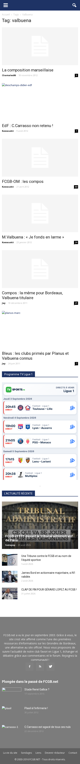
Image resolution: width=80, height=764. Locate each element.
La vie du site (10, 752)
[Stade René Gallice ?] (11, 694)
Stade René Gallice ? (36, 689)
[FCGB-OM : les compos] (40, 158)
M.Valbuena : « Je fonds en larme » (33, 237)
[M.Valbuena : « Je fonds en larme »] (40, 213)
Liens (38, 752)
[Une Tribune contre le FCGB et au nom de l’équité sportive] (9, 560)
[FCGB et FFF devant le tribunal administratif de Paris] (40, 525)
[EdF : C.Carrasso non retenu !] (40, 102)
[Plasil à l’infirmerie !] (11, 713)
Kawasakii (8, 130)
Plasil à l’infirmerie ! (36, 708)
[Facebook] (29, 667)
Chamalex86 (9, 75)
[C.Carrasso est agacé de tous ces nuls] (11, 732)
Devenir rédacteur (55, 752)
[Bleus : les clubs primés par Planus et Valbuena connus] (40, 330)
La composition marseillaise (27, 70)
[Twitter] (50, 667)
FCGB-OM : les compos (22, 181)
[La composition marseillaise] (40, 46)
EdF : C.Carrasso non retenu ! (27, 125)
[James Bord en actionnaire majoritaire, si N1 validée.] (9, 577)
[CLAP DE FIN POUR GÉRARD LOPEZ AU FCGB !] (9, 593)
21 (76, 303)
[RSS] (40, 667)
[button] (74, 5)
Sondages (26, 752)
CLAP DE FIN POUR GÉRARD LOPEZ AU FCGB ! (49, 589)
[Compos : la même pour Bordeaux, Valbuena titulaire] (40, 269)
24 (76, 242)
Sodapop (10, 544)
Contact (73, 752)
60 (76, 186)
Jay (3, 303)
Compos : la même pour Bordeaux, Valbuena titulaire (32, 295)
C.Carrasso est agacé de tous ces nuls (47, 726)
